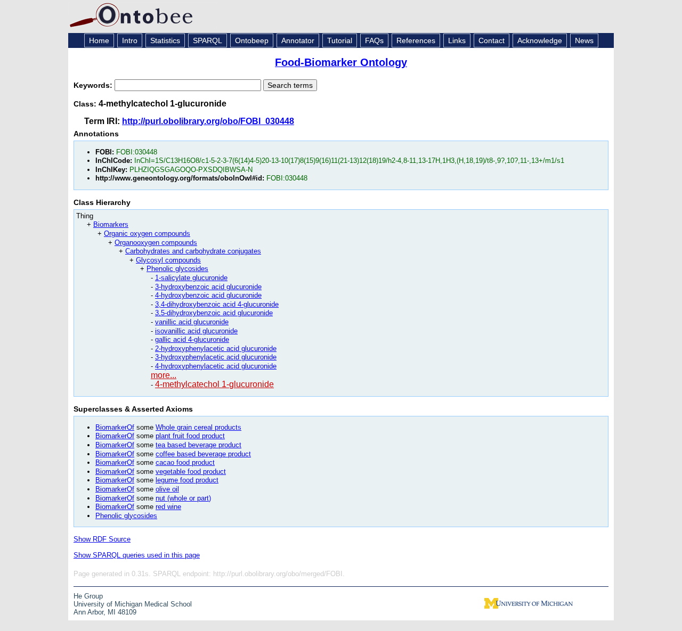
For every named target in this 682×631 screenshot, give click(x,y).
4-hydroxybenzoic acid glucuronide (208, 295)
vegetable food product (191, 472)
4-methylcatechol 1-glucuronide (214, 384)
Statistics (165, 40)
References (415, 40)
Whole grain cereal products (198, 427)
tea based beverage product (198, 445)
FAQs (374, 40)
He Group (88, 596)
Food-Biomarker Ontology (341, 62)
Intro (129, 40)
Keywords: (94, 85)
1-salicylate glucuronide (191, 278)
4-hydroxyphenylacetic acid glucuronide (216, 366)
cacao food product (185, 462)
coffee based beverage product (203, 454)
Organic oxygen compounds (147, 233)
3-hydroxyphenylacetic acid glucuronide (216, 357)
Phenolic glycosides (177, 269)
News (584, 40)
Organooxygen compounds (156, 243)
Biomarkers (110, 224)
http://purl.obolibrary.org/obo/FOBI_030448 (208, 121)
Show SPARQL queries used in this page (137, 555)
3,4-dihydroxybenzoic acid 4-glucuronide (217, 304)
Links (457, 40)
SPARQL (207, 40)
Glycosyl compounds (168, 260)
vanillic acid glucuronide (192, 322)
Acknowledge (539, 40)
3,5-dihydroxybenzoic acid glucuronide (214, 313)
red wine (168, 507)
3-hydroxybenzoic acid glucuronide (208, 287)
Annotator (297, 40)
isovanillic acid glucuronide (196, 331)
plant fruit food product (190, 436)
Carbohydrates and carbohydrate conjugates (193, 251)
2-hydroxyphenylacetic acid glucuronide (216, 349)
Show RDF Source (102, 539)
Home (99, 40)
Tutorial (339, 40)
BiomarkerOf (114, 427)
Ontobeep (252, 40)
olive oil (167, 489)
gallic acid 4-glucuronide (192, 339)
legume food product (187, 480)
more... (163, 375)
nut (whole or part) (183, 498)
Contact (491, 40)
